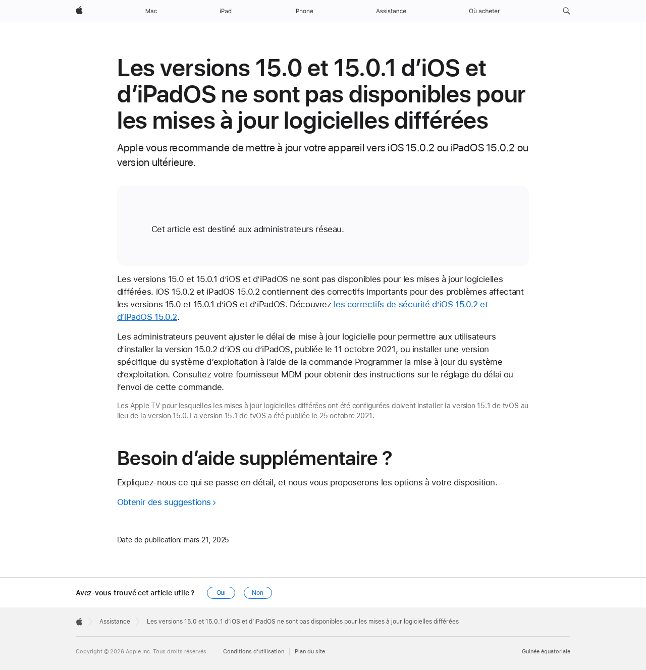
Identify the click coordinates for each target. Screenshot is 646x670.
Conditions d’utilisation (253, 651)
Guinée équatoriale (546, 651)
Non (257, 592)
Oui (221, 592)
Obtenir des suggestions (164, 502)
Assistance (114, 621)
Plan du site (310, 651)
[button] (566, 11)
